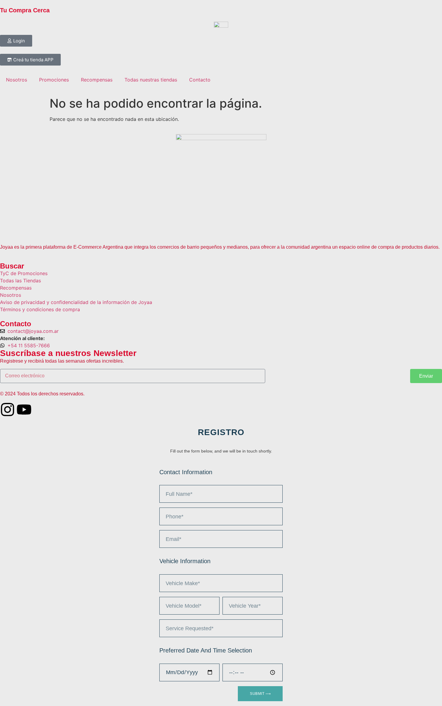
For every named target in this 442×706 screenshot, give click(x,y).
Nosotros (16, 80)
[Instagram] (7, 409)
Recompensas (96, 80)
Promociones (54, 80)
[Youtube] (24, 409)
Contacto (199, 80)
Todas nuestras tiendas (150, 80)
